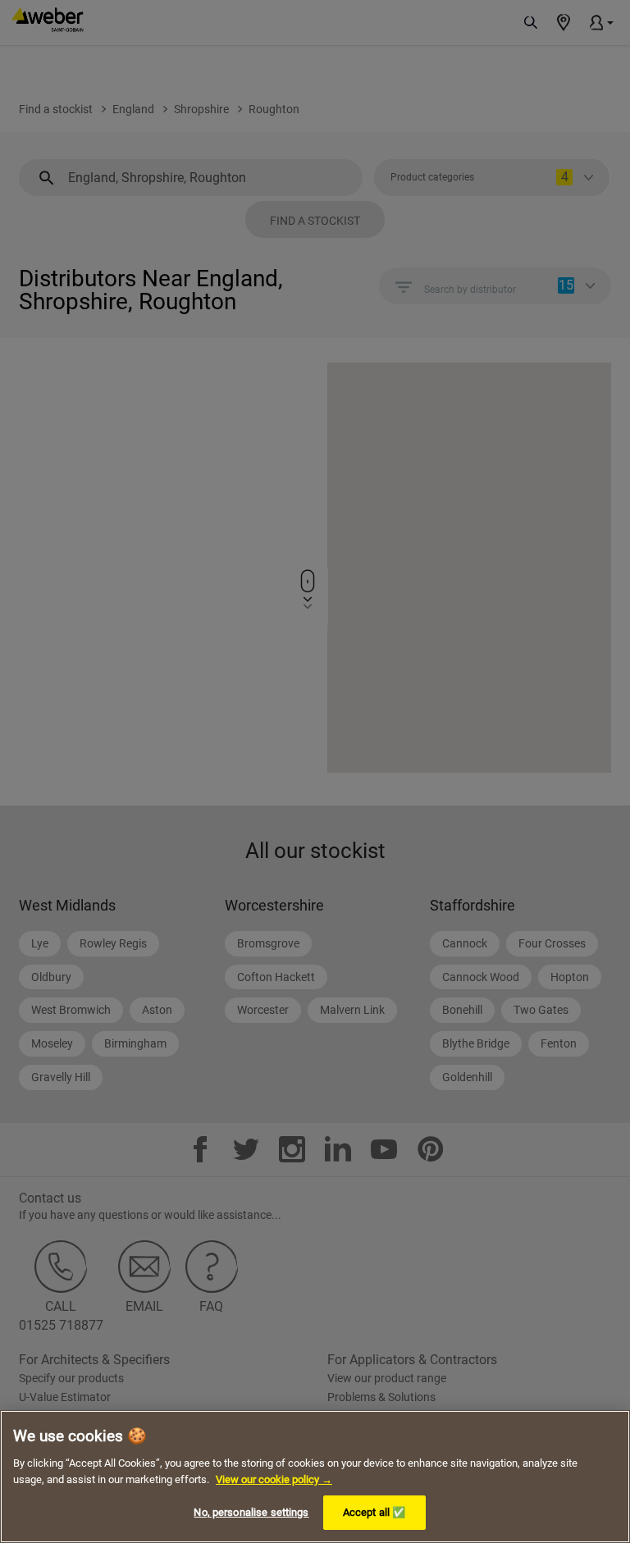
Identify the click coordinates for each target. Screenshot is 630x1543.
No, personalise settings (251, 1512)
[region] (315, 1476)
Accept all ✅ (374, 1512)
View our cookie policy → (274, 1479)
